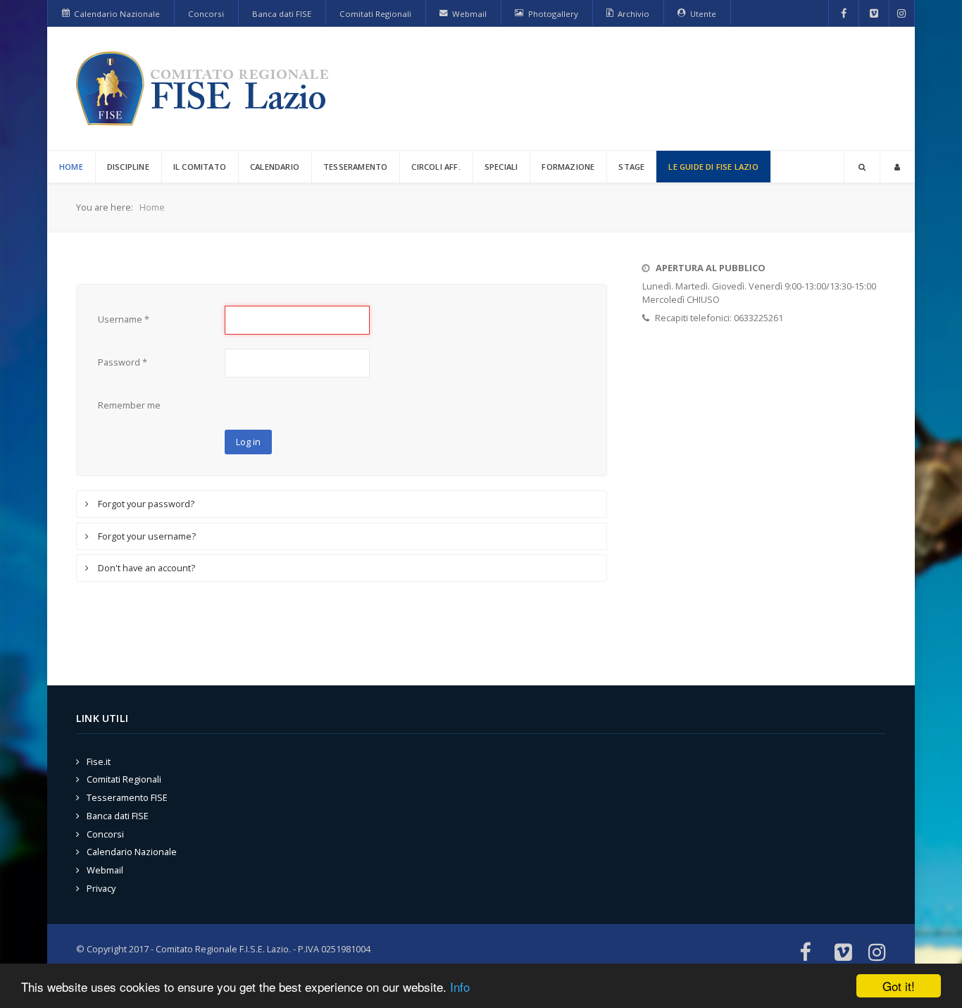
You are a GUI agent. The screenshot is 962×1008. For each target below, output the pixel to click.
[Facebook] (844, 13)
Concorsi (105, 834)
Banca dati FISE (118, 815)
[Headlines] (205, 88)
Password (122, 362)
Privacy (101, 888)
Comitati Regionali (124, 779)
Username (123, 319)
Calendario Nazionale (132, 851)
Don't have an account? (145, 567)
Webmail (105, 870)
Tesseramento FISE (127, 797)
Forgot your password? (145, 503)
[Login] (897, 166)
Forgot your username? (146, 536)
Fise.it (99, 761)
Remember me (129, 405)
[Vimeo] (873, 13)
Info (460, 986)
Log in (248, 441)
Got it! (898, 986)
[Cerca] (862, 166)
